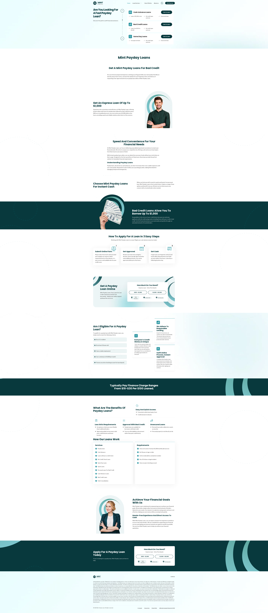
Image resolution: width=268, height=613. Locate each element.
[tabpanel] (150, 14)
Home (128, 3)
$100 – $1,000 (138, 292)
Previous (122, 11)
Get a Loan (166, 12)
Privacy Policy (154, 608)
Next (122, 38)
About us (156, 3)
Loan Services (136, 3)
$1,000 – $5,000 (157, 292)
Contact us (173, 576)
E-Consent (140, 608)
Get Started (170, 3)
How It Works (148, 3)
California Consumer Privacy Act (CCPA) (167, 608)
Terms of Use (146, 608)
